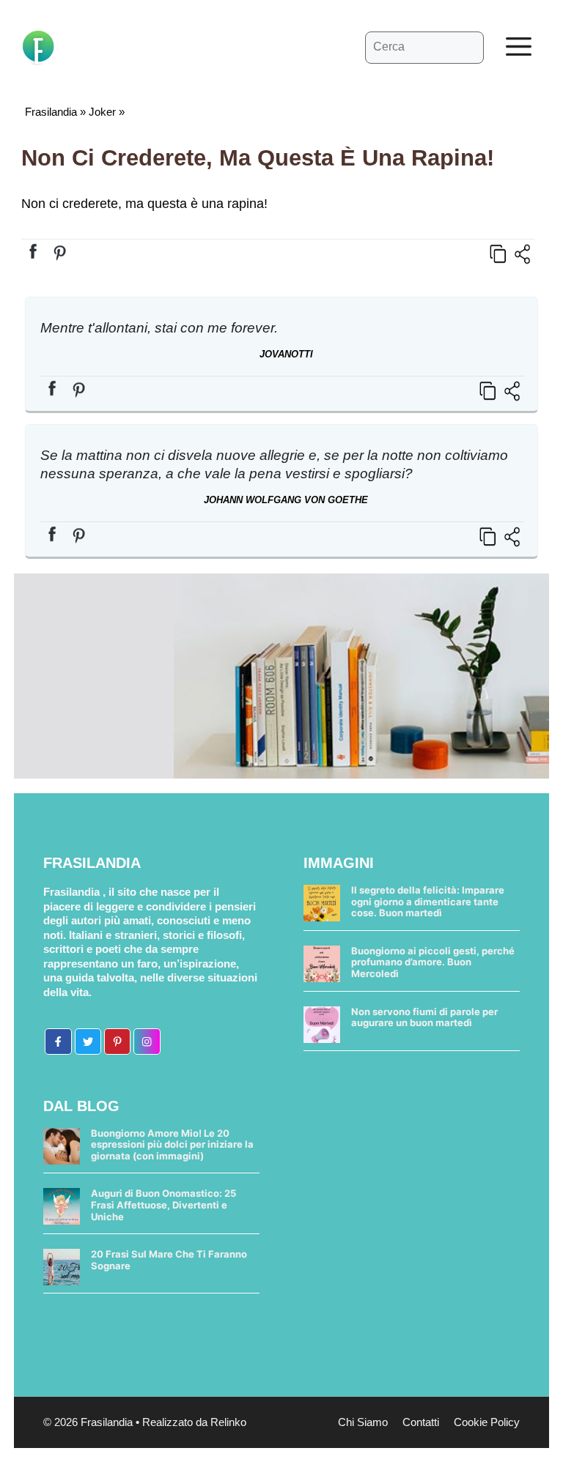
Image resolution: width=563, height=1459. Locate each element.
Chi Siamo (363, 1422)
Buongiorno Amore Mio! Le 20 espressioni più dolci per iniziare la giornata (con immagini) (172, 1144)
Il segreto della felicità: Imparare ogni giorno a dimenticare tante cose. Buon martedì (427, 901)
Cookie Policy (487, 1422)
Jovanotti (286, 354)
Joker (102, 111)
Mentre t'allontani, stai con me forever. (159, 327)
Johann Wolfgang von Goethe (286, 499)
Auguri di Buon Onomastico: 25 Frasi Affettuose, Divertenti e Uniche (163, 1204)
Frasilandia (51, 111)
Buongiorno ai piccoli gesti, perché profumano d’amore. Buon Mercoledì (433, 962)
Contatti (420, 1422)
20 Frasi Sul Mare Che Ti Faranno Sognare (169, 1259)
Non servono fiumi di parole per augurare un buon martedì (424, 1017)
